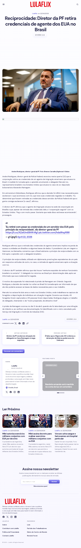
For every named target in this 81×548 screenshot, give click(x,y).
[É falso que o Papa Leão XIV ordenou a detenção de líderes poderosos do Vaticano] (60, 337)
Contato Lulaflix (8, 536)
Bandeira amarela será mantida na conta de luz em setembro (59, 385)
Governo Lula (40, 35)
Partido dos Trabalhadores (37, 528)
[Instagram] (11, 517)
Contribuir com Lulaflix (10, 528)
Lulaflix (14, 366)
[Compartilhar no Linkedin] (23, 323)
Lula (28, 525)
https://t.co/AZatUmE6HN (19, 232)
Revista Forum (32, 536)
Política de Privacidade (10, 532)
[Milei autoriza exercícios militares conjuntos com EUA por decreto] (14, 421)
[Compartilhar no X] (16, 323)
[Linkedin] (15, 517)
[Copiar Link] (27, 323)
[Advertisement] (40, 54)
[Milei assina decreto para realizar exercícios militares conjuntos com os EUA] (40, 421)
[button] (3, 4)
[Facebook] (4, 517)
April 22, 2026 (24, 236)
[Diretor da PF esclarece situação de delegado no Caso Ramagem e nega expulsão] (20, 337)
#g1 (36, 232)
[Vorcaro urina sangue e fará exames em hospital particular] (67, 421)
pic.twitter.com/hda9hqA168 (54, 232)
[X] (7, 517)
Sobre (4, 525)
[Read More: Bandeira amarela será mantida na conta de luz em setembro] (60, 376)
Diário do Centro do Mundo (37, 532)
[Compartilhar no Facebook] (20, 323)
